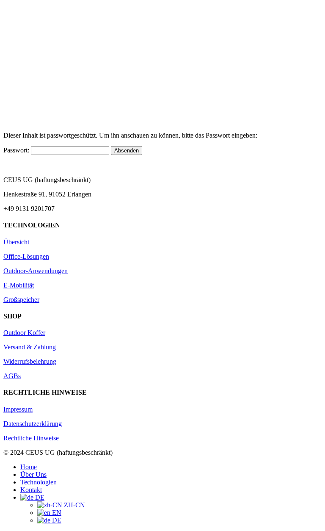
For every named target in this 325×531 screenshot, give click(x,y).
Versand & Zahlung (29, 347)
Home (28, 466)
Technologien (38, 482)
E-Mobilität (18, 285)
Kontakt (31, 489)
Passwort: (17, 150)
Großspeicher (21, 299)
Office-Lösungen (26, 256)
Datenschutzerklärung (32, 423)
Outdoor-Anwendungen (35, 270)
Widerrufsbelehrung (29, 361)
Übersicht (16, 242)
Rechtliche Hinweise (31, 438)
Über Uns (33, 474)
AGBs (12, 375)
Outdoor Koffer (24, 332)
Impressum (18, 409)
